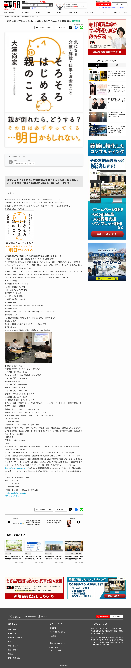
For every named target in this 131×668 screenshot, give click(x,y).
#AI (37, 8)
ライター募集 (53, 647)
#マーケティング (43, 8)
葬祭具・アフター (14, 637)
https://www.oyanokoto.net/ (16, 468)
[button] (70, 27)
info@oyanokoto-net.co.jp (15, 493)
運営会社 (53, 628)
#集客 (31, 8)
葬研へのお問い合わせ (57, 632)
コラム (10, 654)
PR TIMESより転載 (12, 496)
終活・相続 (12, 650)
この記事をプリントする (44, 27)
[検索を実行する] (51, 5)
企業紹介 (11, 633)
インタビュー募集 (55, 650)
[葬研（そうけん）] (12, 4)
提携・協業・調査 (14, 658)
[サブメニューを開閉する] (18, 629)
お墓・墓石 (12, 646)
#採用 (34, 8)
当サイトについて (56, 624)
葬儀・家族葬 (12, 629)
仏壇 (9, 641)
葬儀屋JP (108, 631)
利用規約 (53, 636)
